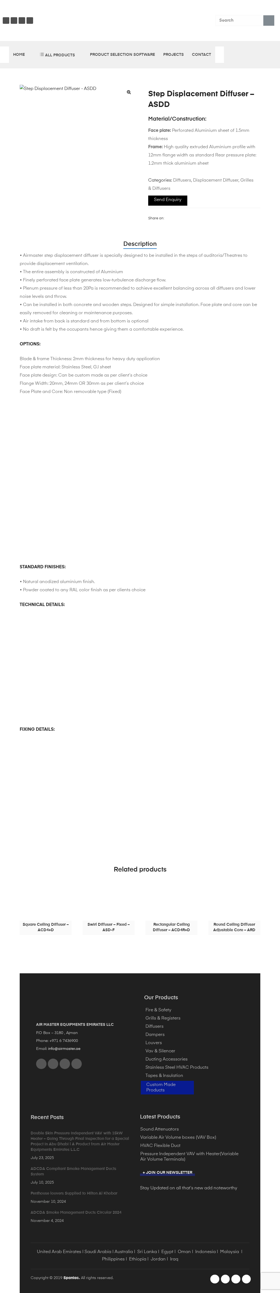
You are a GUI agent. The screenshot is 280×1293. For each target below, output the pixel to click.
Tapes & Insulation (164, 1076)
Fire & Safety (158, 1010)
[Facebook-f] (214, 1279)
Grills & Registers (162, 1018)
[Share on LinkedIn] (181, 218)
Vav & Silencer (160, 1051)
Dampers (155, 1035)
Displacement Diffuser (215, 180)
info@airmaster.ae (64, 1049)
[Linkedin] (30, 20)
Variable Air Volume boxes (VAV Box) (178, 1137)
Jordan (158, 1259)
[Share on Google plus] (195, 218)
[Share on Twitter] (175, 218)
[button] (128, 92)
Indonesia (205, 1252)
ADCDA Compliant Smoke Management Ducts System (73, 1171)
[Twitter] (22, 20)
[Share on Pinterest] (202, 218)
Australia (124, 1252)
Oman (184, 1252)
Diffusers (182, 180)
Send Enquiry (168, 200)
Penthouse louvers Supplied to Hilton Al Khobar (74, 1193)
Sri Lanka (147, 1252)
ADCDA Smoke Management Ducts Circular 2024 (76, 1213)
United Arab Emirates (59, 1252)
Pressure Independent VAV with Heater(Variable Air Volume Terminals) (189, 1157)
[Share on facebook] (168, 218)
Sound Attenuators (159, 1129)
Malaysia (229, 1252)
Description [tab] (140, 244)
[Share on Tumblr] (188, 218)
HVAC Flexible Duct (160, 1146)
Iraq (174, 1259)
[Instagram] (14, 20)
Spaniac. (71, 1278)
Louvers (153, 1043)
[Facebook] (6, 20)
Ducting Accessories (166, 1059)
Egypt (167, 1252)
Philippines (113, 1259)
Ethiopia (137, 1259)
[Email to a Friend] (209, 218)
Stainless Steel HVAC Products (176, 1067)
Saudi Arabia (97, 1252)
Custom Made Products (161, 1088)
